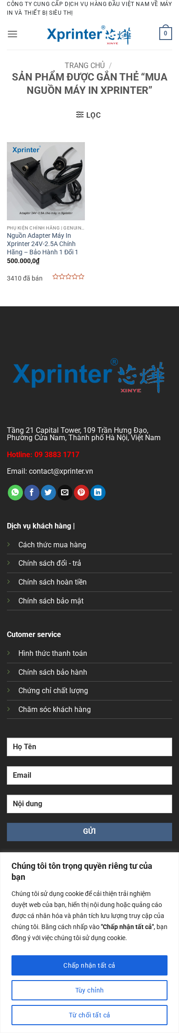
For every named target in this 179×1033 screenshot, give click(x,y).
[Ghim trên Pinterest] (81, 492)
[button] (12, 34)
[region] (89, 942)
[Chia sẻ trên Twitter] (48, 492)
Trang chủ (85, 65)
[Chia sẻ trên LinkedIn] (98, 492)
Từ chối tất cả (90, 1015)
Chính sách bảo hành (52, 672)
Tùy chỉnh (89, 990)
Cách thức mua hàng (52, 544)
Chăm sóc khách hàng (54, 709)
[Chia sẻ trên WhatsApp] (15, 492)
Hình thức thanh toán (52, 653)
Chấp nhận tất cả (89, 965)
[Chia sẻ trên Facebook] (31, 492)
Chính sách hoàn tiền (52, 582)
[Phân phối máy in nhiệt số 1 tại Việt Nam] (89, 33)
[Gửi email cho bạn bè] (65, 492)
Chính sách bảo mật (51, 601)
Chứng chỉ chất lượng (53, 690)
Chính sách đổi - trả (49, 563)
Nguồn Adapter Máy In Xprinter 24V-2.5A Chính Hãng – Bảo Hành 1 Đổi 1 (42, 243)
